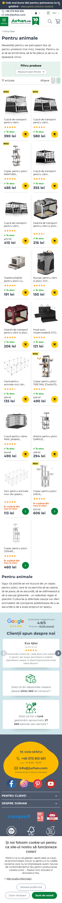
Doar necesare (17, 895)
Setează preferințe (31, 887)
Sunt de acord (44, 895)
